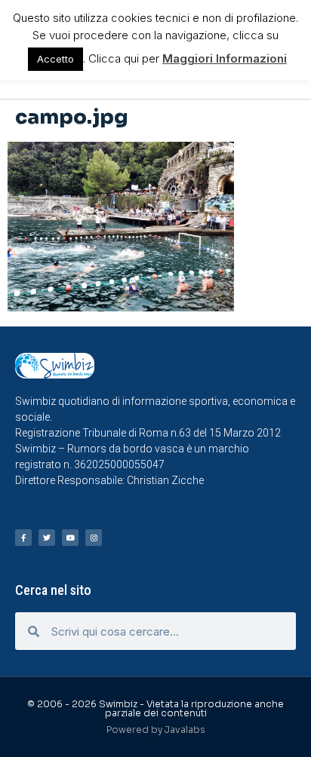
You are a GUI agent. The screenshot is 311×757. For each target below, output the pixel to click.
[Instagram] (93, 537)
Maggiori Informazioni (224, 58)
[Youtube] (70, 537)
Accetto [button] (55, 59)
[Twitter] (46, 537)
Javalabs (185, 729)
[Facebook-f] (23, 537)
